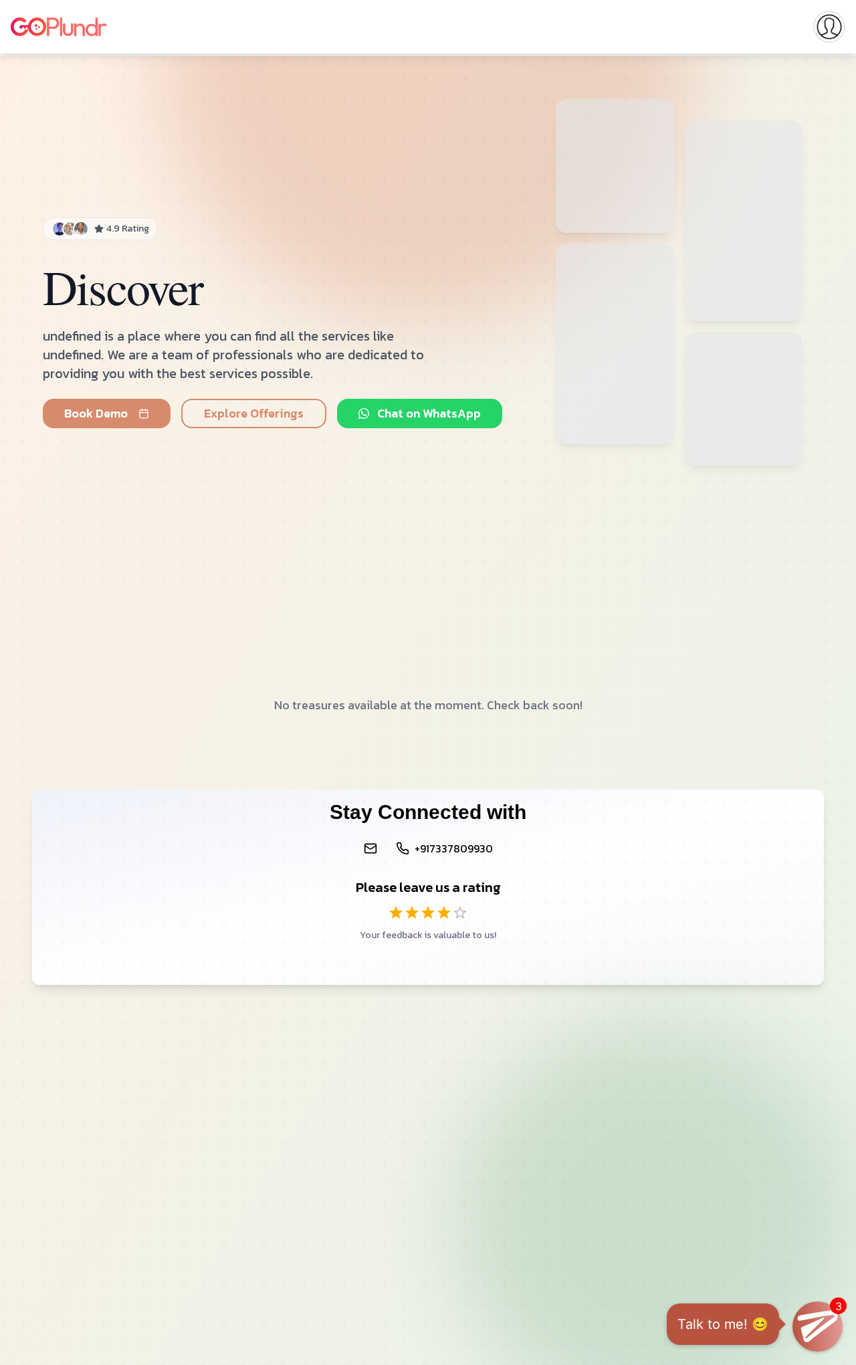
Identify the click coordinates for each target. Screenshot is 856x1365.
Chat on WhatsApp (429, 413)
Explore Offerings (254, 413)
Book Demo (96, 413)
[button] (817, 1326)
